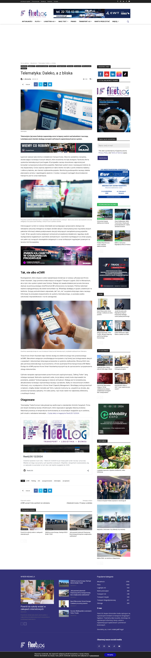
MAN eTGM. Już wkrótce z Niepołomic (108, 558)
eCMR (27, 481)
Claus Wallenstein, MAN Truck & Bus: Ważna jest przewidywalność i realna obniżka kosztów (122, 223)
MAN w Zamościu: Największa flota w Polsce (122, 243)
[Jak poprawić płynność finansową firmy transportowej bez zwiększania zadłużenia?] (81, 522)
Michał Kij (28, 79)
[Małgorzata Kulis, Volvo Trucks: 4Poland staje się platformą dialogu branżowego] (105, 325)
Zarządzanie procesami (42, 66)
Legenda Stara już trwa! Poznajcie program (122, 368)
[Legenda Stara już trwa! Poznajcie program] (122, 360)
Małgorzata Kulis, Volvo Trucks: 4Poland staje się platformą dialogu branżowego (104, 335)
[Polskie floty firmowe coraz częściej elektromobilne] (105, 235)
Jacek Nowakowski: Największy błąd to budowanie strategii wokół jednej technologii (122, 313)
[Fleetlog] (37, 13)
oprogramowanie (47, 481)
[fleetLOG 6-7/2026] (113, 108)
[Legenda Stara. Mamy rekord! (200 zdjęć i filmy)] (105, 360)
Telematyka (70, 66)
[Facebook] (118, 1)
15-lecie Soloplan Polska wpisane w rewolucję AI (111, 500)
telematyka (57, 481)
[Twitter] (41, 84)
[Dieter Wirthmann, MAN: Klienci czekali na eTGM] (122, 325)
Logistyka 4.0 (32, 66)
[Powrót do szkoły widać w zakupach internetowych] (32, 522)
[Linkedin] (123, 1)
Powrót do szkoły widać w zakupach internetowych (33, 607)
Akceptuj (110, 655)
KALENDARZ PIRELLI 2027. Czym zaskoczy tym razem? (122, 387)
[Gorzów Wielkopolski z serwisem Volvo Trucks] (64, 613)
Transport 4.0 (52, 66)
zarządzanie (66, 481)
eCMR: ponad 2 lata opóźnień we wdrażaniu (35, 503)
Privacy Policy (103, 153)
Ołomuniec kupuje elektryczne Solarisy (103, 222)
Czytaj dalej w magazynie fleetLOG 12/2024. (63, 413)
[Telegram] (50, 84)
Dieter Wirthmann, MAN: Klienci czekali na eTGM (122, 333)
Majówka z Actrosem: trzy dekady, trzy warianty (111, 529)
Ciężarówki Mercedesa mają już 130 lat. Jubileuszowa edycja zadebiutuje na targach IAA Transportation (104, 389)
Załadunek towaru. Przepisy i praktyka (79, 503)
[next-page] (25, 541)
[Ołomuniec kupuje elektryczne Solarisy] (105, 214)
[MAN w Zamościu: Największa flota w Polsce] (122, 235)
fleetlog (33, 481)
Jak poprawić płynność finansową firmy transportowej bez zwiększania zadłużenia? (80, 534)
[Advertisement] (75, 39)
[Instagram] (120, 1)
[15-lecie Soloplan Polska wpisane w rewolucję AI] (113, 487)
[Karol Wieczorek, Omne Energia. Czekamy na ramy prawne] (105, 304)
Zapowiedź (23, 68)
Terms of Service (117, 153)
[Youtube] (129, 1)
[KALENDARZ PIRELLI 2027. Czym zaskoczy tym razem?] (122, 378)
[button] (127, 21)
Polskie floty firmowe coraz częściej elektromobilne (103, 244)
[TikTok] (126, 1)
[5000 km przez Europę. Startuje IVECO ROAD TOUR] (56, 522)
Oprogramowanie (62, 66)
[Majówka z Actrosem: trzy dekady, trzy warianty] (113, 516)
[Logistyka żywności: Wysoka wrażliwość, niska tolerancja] (113, 457)
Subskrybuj (103, 158)
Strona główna (25, 63)
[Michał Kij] (22, 79)
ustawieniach (94, 656)
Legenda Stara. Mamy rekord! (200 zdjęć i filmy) (104, 368)
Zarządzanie (78, 66)
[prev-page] (22, 541)
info (39, 481)
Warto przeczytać (86, 66)
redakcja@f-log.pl (117, 629)
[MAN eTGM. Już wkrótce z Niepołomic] (113, 545)
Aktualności (33, 63)
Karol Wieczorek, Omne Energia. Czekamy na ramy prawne (104, 312)
